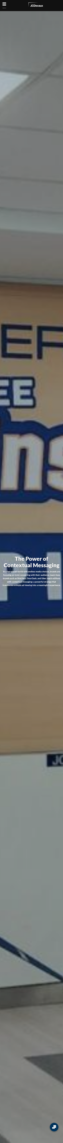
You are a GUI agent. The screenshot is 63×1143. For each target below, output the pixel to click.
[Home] (35, 5)
